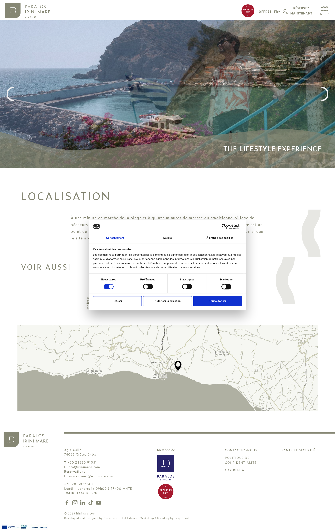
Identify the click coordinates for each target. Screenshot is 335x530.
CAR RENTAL (235, 470)
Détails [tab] (167, 237)
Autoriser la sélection (168, 301)
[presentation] (10, 94)
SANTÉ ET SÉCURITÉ (298, 450)
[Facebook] (67, 502)
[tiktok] (91, 502)
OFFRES (265, 11)
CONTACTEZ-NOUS (241, 450)
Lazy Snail (181, 518)
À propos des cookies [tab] (219, 237)
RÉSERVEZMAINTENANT (301, 10)
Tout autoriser (217, 301)
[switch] (148, 286)
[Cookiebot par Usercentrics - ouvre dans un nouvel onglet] (227, 226)
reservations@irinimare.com (91, 476)
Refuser (117, 301)
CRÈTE (88, 303)
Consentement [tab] (115, 237)
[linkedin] (83, 502)
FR (276, 11)
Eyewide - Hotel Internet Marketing (128, 518)
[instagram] (75, 502)
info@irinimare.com (84, 467)
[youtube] (98, 502)
